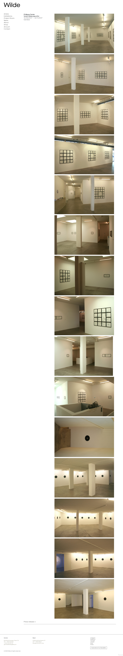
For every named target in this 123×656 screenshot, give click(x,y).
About (6, 22)
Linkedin (92, 642)
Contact (7, 29)
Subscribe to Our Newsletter (98, 647)
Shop (6, 25)
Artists (6, 14)
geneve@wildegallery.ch (10, 644)
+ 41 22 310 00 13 (8, 643)
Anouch (7, 27)
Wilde (9, 651)
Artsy (91, 643)
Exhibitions (8, 16)
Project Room (9, 18)
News (6, 20)
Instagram (92, 638)
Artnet (91, 644)
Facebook (92, 639)
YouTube (92, 640)
